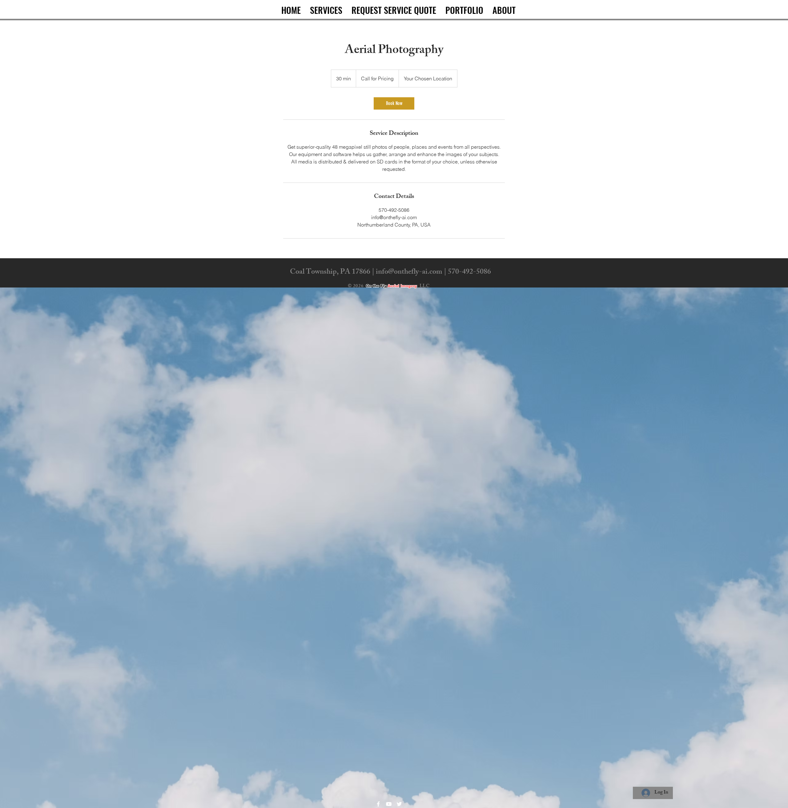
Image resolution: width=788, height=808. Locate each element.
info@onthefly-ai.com (409, 272)
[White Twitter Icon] (399, 804)
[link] (394, 103)
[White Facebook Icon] (378, 804)
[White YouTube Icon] (388, 804)
